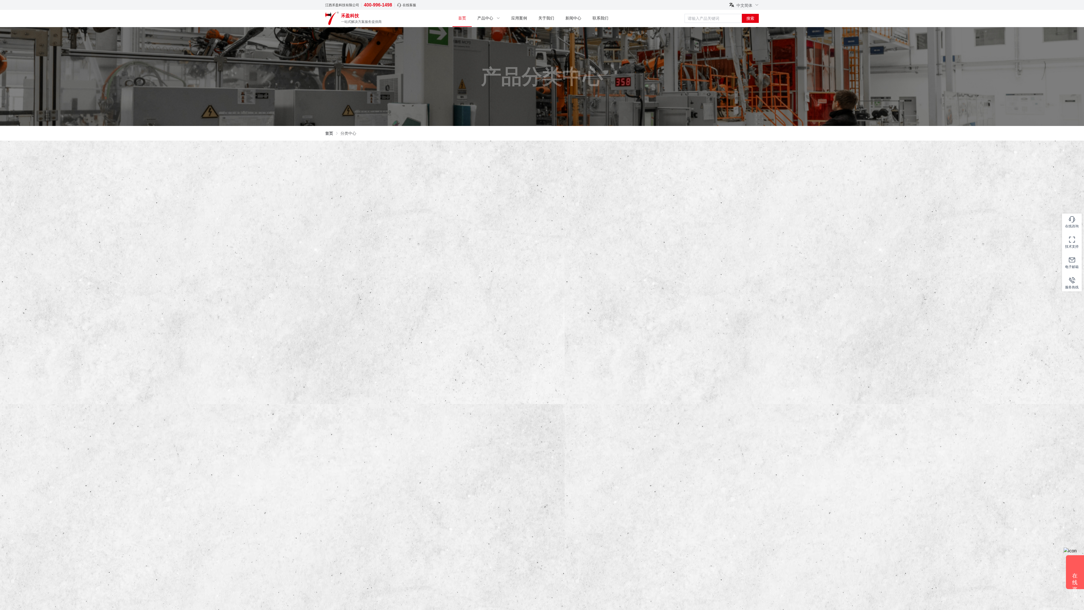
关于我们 (546, 18)
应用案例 (519, 18)
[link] (329, 133)
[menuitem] (462, 18)
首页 (462, 18)
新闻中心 (573, 18)
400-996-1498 (378, 5)
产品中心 (485, 18)
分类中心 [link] (348, 133)
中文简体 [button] (744, 5)
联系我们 (600, 18)
